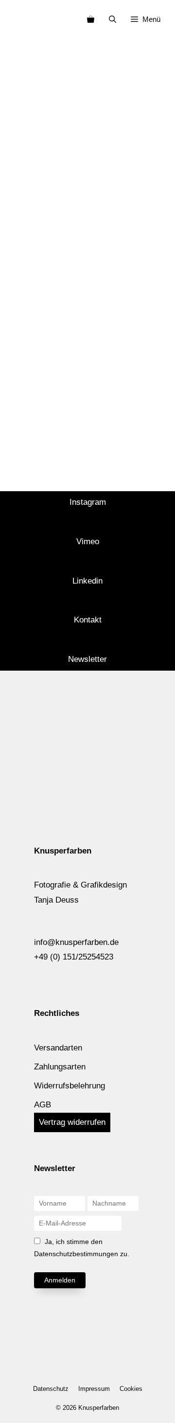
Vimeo (87, 541)
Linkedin (87, 581)
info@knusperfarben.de (76, 942)
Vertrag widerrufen (72, 1122)
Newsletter (87, 659)
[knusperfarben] (23, 19)
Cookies (131, 1388)
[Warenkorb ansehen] (91, 19)
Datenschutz (51, 1388)
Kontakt (88, 619)
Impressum (94, 1388)
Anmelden (59, 1280)
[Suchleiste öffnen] (112, 19)
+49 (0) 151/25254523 (73, 956)
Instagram (88, 502)
